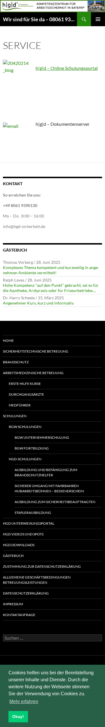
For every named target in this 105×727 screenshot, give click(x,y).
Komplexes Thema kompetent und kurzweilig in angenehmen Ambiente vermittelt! (51, 270)
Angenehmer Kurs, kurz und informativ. (38, 302)
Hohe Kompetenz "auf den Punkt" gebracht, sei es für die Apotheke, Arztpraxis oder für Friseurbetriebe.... (51, 288)
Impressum (13, 604)
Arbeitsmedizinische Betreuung (33, 373)
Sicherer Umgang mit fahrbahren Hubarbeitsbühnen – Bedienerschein (49, 488)
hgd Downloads (18, 545)
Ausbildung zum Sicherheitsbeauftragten (55, 502)
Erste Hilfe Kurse (25, 383)
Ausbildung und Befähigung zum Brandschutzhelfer (46, 472)
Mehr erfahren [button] (23, 701)
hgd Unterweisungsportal (28, 523)
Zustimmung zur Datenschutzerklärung (42, 566)
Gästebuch (13, 555)
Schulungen (15, 416)
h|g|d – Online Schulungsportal (67, 68)
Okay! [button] (18, 716)
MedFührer (20, 405)
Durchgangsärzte (26, 394)
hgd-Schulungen (25, 459)
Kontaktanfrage (19, 615)
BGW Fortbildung (32, 448)
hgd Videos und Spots (23, 534)
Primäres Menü (98, 19)
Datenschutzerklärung (26, 593)
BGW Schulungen (25, 426)
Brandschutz (16, 362)
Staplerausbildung (33, 512)
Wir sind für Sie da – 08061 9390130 (40, 19)
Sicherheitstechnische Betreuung (35, 351)
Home (8, 340)
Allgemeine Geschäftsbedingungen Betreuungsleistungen (37, 580)
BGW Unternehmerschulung (42, 437)
